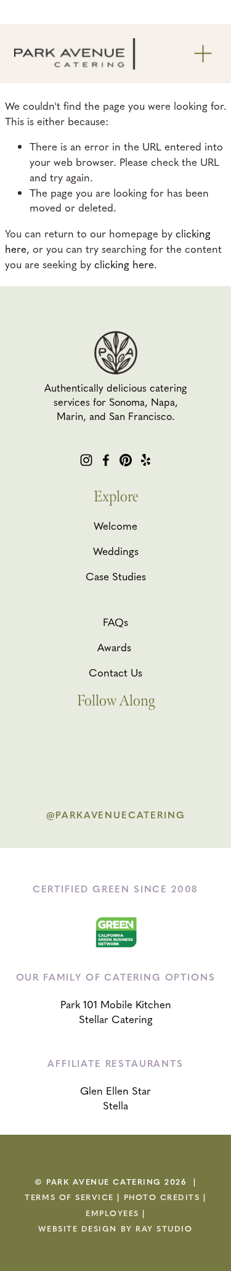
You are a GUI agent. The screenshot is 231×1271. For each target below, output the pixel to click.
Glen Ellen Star (115, 1090)
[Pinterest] (126, 460)
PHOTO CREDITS (162, 1197)
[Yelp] (145, 460)
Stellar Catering (116, 1018)
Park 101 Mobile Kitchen (115, 1004)
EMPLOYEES (112, 1213)
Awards (114, 647)
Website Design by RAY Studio (115, 1228)
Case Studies (116, 576)
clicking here (124, 264)
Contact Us (115, 672)
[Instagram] (86, 460)
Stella (115, 1105)
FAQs (115, 621)
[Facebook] (106, 460)
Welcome (115, 525)
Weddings (116, 550)
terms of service (69, 1197)
